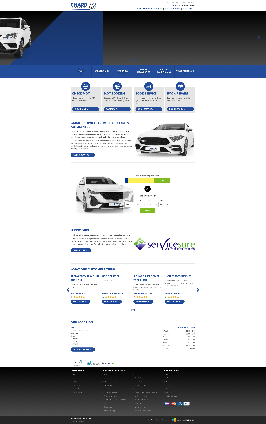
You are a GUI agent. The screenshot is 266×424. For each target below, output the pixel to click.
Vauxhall (169, 389)
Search (162, 180)
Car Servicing (172, 9)
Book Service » (146, 109)
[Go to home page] (83, 6)
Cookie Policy (77, 392)
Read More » (79, 301)
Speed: (161, 200)
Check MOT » (81, 109)
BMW (168, 378)
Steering (138, 403)
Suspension (108, 407)
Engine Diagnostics (110, 396)
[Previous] (7, 38)
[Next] (258, 38)
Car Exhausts (139, 382)
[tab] (130, 60)
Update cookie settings (78, 421)
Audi (167, 374)
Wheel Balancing (109, 411)
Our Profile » (80, 250)
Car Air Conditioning (111, 378)
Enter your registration (147, 175)
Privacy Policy (77, 389)
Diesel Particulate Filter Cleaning (146, 392)
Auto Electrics (108, 374)
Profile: (138, 200)
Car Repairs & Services (149, 9)
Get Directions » (82, 349)
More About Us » (82, 155)
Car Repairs (108, 385)
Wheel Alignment (141, 407)
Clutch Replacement (110, 392)
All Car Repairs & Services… (144, 411)
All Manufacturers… (172, 396)
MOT (105, 403)
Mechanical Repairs (141, 400)
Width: (127, 200)
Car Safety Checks (141, 385)
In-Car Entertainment (142, 396)
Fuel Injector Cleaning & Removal (115, 400)
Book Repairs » (177, 109)
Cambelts (138, 374)
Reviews (182, 2)
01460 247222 (184, 5)
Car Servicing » (83, 45)
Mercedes (169, 385)
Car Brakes (107, 382)
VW (167, 392)
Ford (167, 382)
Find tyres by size (147, 196)
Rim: (149, 200)
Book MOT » (112, 109)
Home (168, 2)
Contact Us (190, 2)
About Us (175, 2)
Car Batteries (139, 378)
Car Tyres (188, 9)
